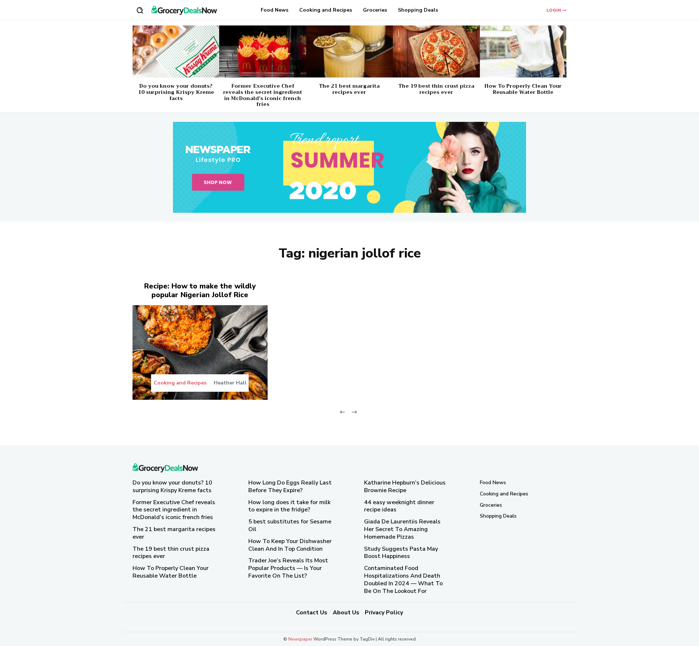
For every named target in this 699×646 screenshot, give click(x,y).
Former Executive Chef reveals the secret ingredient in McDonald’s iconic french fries (262, 94)
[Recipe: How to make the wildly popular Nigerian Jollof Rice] (200, 352)
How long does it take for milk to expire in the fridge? (289, 506)
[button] (140, 10)
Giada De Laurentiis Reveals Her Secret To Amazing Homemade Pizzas (402, 529)
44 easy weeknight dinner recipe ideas (399, 506)
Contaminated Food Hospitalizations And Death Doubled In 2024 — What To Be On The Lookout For (403, 579)
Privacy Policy (384, 612)
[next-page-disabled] (354, 411)
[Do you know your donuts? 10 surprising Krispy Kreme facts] (176, 51)
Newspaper (300, 639)
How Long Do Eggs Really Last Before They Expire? (290, 486)
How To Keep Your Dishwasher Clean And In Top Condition (290, 545)
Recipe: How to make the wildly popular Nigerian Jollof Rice (200, 290)
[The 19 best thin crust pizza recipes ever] (436, 51)
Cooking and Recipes (180, 383)
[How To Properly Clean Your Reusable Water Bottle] (523, 51)
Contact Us (311, 612)
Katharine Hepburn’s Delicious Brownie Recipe (405, 486)
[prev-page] (342, 411)
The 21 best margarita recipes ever (349, 88)
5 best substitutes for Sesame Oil (289, 525)
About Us (346, 612)
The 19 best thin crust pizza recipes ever (436, 88)
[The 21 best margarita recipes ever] (349, 51)
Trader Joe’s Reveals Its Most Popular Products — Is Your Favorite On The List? (288, 568)
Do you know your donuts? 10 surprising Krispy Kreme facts (176, 92)
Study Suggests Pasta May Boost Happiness (401, 552)
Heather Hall (230, 382)
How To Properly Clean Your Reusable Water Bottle (523, 88)
